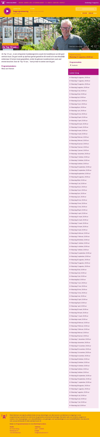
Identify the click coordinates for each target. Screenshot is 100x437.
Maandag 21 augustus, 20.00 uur (80, 389)
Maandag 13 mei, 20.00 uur (79, 293)
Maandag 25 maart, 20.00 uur (79, 309)
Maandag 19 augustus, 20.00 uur (80, 263)
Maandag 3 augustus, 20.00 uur (80, 87)
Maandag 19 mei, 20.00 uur (79, 203)
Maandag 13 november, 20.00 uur (81, 352)
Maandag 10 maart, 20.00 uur (79, 226)
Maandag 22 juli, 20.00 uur (79, 273)
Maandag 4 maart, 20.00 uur (79, 319)
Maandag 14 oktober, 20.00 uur (80, 246)
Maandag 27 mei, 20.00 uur (79, 286)
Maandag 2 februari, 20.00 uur (80, 140)
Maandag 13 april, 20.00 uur (79, 120)
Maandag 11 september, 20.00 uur (81, 382)
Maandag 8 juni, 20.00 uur (78, 107)
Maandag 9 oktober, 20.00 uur (80, 369)
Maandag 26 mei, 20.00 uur (79, 200)
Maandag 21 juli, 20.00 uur (79, 183)
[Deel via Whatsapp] (84, 47)
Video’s (50, 3)
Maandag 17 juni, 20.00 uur (79, 283)
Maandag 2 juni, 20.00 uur (78, 197)
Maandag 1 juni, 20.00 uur (78, 111)
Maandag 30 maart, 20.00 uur (79, 124)
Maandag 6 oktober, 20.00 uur (80, 164)
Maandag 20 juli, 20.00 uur (79, 94)
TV (46, 3)
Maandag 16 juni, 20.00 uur (79, 190)
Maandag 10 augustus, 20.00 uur (80, 84)
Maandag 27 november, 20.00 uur (81, 346)
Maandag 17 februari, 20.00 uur (80, 236)
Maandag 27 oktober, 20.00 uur (80, 157)
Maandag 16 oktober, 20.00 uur (80, 366)
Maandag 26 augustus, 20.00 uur (80, 260)
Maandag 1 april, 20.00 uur (79, 306)
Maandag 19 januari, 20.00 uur (80, 147)
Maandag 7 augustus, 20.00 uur (80, 392)
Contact (62, 3)
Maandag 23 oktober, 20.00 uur (80, 362)
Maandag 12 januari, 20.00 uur (80, 150)
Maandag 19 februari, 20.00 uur (80, 326)
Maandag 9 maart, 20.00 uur (79, 130)
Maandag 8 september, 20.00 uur (81, 173)
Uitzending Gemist (38, 3)
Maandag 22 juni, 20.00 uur (79, 101)
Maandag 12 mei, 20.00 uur (79, 207)
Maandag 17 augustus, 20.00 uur (80, 81)
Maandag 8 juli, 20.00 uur (78, 279)
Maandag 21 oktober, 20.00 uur (80, 243)
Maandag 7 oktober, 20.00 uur (80, 250)
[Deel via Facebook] (88, 47)
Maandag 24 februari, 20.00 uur (80, 233)
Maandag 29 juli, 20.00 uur (79, 270)
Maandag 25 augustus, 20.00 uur (80, 177)
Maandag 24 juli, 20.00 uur (79, 399)
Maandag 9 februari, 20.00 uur (80, 137)
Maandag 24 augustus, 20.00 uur (80, 77)
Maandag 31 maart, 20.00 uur (79, 217)
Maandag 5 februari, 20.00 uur (80, 332)
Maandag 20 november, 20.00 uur (81, 349)
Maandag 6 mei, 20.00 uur (78, 296)
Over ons (56, 3)
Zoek (95, 9)
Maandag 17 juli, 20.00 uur (79, 402)
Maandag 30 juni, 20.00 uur (79, 187)
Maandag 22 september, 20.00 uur (81, 170)
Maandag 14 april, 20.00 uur (79, 213)
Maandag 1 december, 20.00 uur (80, 154)
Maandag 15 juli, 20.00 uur (79, 276)
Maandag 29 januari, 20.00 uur (80, 336)
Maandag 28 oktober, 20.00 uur (80, 240)
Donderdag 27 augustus (92, 3)
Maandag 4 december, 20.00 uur (80, 342)
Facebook (74, 65)
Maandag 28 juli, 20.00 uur (79, 180)
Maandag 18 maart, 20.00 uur (79, 313)
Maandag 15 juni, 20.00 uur (79, 104)
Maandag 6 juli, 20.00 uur (78, 97)
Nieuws (21, 3)
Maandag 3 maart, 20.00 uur (79, 230)
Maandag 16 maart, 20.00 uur (79, 127)
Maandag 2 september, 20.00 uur (81, 256)
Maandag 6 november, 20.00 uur (80, 356)
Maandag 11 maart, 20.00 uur (79, 316)
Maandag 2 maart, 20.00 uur (79, 134)
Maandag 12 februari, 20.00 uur (80, 329)
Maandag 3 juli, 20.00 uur (78, 405)
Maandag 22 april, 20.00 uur (79, 299)
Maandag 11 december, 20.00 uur (81, 339)
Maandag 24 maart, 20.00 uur (79, 220)
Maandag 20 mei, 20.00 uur (79, 289)
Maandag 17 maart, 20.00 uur (79, 223)
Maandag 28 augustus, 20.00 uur (80, 385)
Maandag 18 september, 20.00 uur (81, 379)
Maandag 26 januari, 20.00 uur (80, 144)
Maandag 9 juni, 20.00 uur (78, 193)
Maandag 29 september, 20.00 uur (81, 167)
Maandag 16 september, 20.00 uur (81, 253)
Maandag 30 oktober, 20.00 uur (80, 359)
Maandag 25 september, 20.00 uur (81, 376)
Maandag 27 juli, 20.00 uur (79, 91)
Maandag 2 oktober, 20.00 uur (80, 372)
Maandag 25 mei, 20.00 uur (79, 114)
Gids (30, 3)
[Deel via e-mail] (95, 47)
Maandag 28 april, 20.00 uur (79, 210)
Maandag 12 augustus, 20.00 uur (80, 266)
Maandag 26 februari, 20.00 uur (80, 323)
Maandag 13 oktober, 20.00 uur (80, 160)
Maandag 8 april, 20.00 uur (79, 303)
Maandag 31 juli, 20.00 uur (79, 395)
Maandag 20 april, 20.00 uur (79, 117)
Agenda (26, 3)
